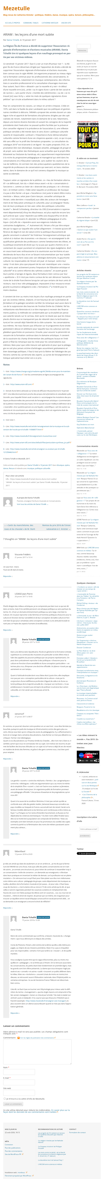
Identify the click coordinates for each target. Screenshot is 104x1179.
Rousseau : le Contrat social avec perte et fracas (87, 699)
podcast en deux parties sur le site (90, 782)
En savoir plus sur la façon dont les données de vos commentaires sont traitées (36, 1111)
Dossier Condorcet (84, 647)
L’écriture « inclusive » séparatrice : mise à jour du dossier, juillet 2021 (87, 623)
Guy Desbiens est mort (85, 424)
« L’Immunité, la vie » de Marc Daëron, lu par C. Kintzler (88, 616)
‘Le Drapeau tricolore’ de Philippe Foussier (87, 288)
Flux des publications (12, 1148)
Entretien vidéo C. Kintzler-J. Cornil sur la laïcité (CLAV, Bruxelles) (87, 660)
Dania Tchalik (13, 40)
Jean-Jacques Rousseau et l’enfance (86, 682)
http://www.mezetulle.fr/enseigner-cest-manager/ (46, 1001)
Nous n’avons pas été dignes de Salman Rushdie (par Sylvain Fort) (87, 610)
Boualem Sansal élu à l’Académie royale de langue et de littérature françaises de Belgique (88, 411)
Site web (7, 1088)
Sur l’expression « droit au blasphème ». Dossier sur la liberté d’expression (87, 642)
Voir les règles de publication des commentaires (37, 1038)
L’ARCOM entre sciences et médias (87, 307)
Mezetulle (16, 8)
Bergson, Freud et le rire (86, 707)
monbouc (21, 1172)
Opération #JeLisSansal (85, 428)
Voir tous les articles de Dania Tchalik (32, 504)
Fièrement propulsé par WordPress (18, 1176)
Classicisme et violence (85, 704)
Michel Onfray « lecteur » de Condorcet (87, 604)
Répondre (7, 576)
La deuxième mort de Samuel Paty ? (88, 302)
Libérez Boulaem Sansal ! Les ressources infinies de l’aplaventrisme (88, 419)
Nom (6, 1067)
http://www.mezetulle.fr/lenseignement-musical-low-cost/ (33, 436)
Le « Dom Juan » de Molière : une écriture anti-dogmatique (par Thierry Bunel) (88, 688)
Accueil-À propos (12, 23)
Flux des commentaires (13, 1151)
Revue (11, 468)
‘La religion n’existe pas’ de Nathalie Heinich (87, 282)
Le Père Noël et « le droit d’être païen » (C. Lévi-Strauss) (86, 653)
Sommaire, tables (30, 23)
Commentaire (28, 1037)
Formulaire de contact (77, 1132)
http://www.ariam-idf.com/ (21, 384)
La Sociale (85, 791)
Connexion (9, 1144)
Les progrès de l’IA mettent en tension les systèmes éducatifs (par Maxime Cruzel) (88, 276)
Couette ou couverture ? (86, 719)
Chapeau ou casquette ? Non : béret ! (88, 714)
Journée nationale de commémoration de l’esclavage (88, 328)
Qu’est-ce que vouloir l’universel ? (85, 636)
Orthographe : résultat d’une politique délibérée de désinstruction (87, 343)
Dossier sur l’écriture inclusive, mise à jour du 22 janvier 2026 (88, 396)
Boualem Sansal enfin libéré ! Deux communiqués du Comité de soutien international (88, 403)
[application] (88, 757)
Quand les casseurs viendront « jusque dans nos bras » (88, 312)
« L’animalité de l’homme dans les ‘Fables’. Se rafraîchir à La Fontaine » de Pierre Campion (88, 597)
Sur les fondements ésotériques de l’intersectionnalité (87, 333)
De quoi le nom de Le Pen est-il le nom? (86, 242)
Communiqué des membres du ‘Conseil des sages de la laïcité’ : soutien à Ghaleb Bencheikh (87, 375)
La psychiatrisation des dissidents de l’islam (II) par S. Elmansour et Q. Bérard (87, 355)
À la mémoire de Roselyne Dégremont (86, 382)
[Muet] (95, 760)
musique (30, 468)
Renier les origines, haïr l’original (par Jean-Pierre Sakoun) (88, 349)
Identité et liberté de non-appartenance (86, 666)
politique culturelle (42, 468)
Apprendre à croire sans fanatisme (87, 196)
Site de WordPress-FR (13, 1154)
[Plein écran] (97, 760)
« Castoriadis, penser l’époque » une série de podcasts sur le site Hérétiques (87, 433)
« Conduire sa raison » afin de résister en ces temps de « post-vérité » (88, 589)
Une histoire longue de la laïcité (86, 323)
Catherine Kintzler (50, 23)
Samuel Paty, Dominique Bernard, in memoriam (88, 166)
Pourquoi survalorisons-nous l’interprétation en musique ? (87, 671)
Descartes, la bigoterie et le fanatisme (87, 676)
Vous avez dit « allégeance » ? (88, 337)
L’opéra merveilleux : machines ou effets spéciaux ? (87, 723)
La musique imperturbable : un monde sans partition (87, 694)
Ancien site (66, 23)
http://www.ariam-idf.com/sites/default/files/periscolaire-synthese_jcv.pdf (39, 442)
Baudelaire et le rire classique (88, 710)
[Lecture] (80, 760)
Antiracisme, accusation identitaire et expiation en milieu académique (88, 630)
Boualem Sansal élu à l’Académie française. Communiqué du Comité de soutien (87, 389)
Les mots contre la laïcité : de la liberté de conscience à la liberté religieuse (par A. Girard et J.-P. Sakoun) (88, 295)
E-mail (7, 1078)
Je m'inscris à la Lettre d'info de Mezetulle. (25, 1099)
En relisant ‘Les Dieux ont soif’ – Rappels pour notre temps (88, 318)
